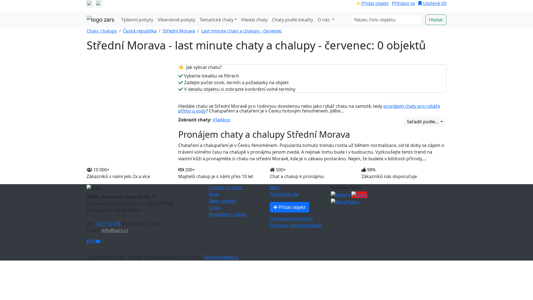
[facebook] (90, 3)
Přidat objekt (374, 3)
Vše (216, 120)
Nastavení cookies (228, 214)
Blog (274, 187)
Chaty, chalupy (102, 31)
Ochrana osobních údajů (296, 225)
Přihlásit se (403, 3)
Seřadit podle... (423, 122)
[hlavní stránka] (100, 20)
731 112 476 (108, 224)
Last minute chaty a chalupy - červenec (241, 31)
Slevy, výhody (222, 201)
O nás (215, 207)
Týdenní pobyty (137, 20)
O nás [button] (324, 20)
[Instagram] (92, 241)
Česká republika (140, 31)
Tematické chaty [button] (216, 20)
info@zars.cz (115, 230)
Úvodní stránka (225, 187)
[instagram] (99, 3)
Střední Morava (179, 31)
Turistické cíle (284, 194)
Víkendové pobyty (176, 20)
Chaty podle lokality (292, 20)
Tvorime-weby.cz (221, 257)
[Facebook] (88, 241)
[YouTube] (97, 241)
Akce (225, 120)
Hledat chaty (254, 20)
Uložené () (434, 3)
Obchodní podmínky (291, 219)
